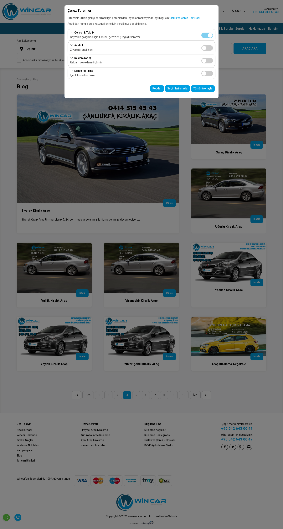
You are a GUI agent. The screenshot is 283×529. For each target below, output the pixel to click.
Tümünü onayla (202, 88)
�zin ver (207, 48)
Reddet (157, 88)
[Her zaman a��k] (207, 35)
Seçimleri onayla (177, 88)
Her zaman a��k (207, 35)
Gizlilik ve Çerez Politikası (184, 17)
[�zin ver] (207, 47)
